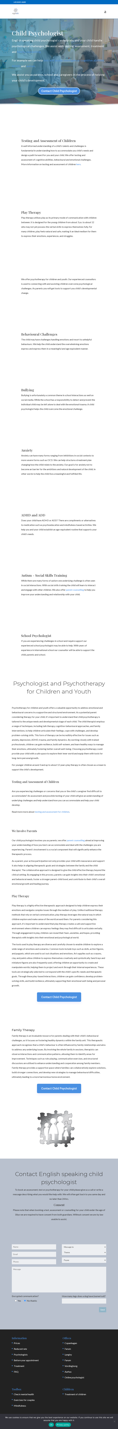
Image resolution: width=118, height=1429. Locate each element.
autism (30, 66)
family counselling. (29, 51)
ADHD (16, 66)
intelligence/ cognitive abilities (83, 60)
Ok (51, 1425)
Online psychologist (74, 1377)
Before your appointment (26, 1360)
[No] (114, 1421)
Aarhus (68, 1371)
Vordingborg (71, 1366)
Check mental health (24, 1394)
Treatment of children (75, 1394)
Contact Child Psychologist (59, 91)
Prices (17, 1343)
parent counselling (75, 589)
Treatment (19, 1366)
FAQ (16, 1371)
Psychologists (21, 1354)
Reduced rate (20, 1349)
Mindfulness (20, 1405)
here (78, 164)
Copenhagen (71, 1343)
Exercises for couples (24, 1400)
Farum (68, 1349)
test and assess (53, 60)
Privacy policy (63, 1425)
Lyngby (68, 1354)
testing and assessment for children (52, 811)
